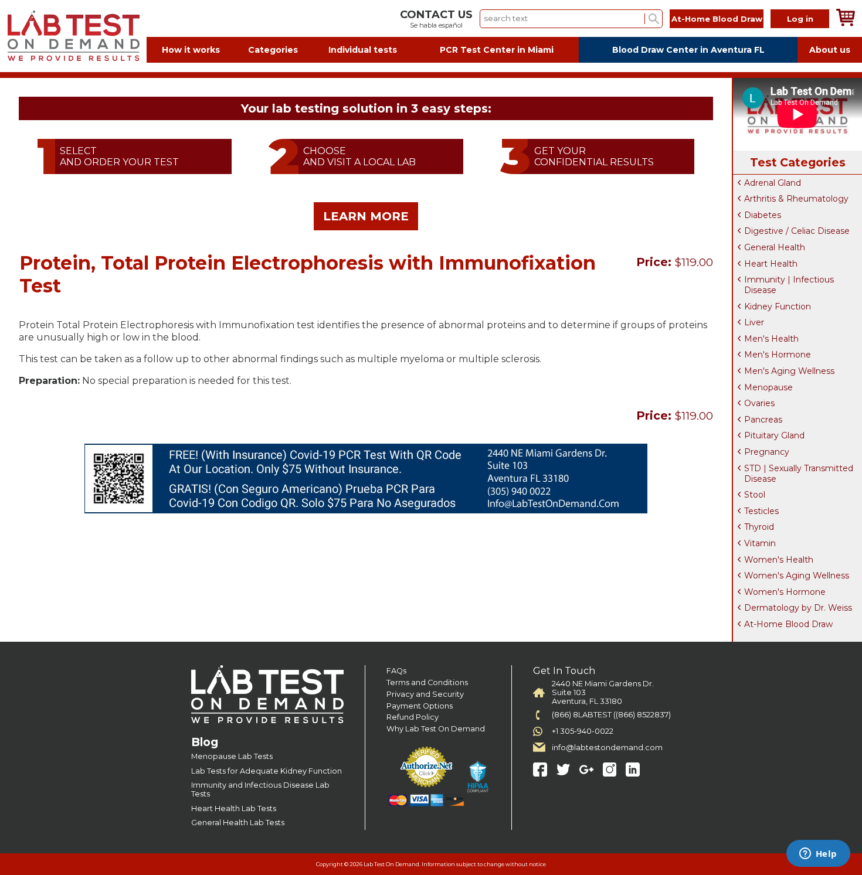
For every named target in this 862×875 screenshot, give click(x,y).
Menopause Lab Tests (232, 756)
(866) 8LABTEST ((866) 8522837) (611, 714)
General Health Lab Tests (237, 822)
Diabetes (762, 215)
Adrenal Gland (772, 183)
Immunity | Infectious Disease (789, 284)
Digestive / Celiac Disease (797, 231)
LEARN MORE (366, 216)
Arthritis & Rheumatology (796, 198)
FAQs (396, 670)
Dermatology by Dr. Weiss (798, 607)
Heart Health (770, 263)
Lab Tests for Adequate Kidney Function (266, 771)
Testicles (761, 511)
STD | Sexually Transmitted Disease (798, 473)
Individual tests (362, 50)
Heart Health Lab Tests (233, 808)
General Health (774, 247)
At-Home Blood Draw (716, 18)
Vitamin (760, 543)
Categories (273, 50)
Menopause (768, 387)
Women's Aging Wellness (796, 575)
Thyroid (759, 527)
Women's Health (778, 559)
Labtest (73, 36)
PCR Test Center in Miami (497, 50)
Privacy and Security (425, 694)
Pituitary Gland (774, 435)
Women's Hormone (785, 592)
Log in (800, 18)
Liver (754, 322)
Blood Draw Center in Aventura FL (688, 50)
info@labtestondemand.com (607, 747)
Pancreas (763, 419)
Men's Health (771, 338)
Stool (754, 494)
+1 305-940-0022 (582, 731)
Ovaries (759, 403)
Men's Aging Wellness (789, 371)
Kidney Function (777, 306)
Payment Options (419, 706)
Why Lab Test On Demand (435, 728)
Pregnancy (766, 452)
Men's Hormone (777, 354)
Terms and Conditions (427, 682)
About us (829, 50)
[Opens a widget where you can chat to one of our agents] (818, 854)
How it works (191, 50)
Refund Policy (412, 717)
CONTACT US (436, 14)
